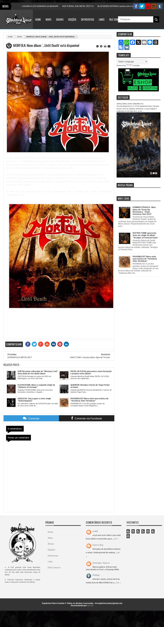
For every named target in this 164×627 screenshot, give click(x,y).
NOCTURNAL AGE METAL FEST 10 (66, 6)
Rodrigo (96, 575)
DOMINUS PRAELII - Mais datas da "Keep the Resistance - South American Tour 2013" (144, 210)
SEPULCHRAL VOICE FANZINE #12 (130, 104)
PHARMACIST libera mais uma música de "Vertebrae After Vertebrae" (145, 258)
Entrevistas (87, 19)
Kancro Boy (98, 545)
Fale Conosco (116, 19)
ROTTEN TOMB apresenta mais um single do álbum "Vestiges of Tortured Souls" (145, 235)
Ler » (116, 539)
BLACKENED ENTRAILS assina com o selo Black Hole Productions (115, 6)
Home (38, 19)
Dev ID (90, 605)
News (48, 19)
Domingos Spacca (101, 563)
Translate (136, 65)
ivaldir (95, 531)
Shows (59, 19)
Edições (72, 19)
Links (101, 19)
